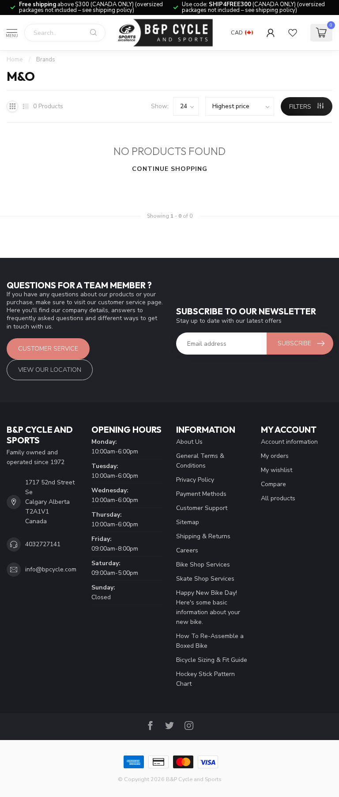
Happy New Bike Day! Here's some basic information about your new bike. (208, 607)
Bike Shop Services (203, 564)
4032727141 (42, 544)
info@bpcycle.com (50, 569)
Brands (45, 60)
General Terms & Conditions (200, 461)
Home (15, 60)
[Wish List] (292, 33)
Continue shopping (169, 169)
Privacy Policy (195, 480)
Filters (301, 106)
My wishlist (276, 470)
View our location (49, 370)
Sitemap (187, 522)
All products (278, 498)
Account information (289, 442)
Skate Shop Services (205, 578)
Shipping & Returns (203, 536)
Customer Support (201, 508)
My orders (275, 456)
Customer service (48, 348)
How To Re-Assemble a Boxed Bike (210, 641)
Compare (273, 484)
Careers (187, 550)
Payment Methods (201, 494)
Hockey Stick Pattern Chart (205, 679)
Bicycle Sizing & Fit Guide (211, 660)
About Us (189, 442)
